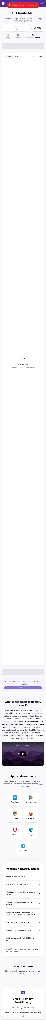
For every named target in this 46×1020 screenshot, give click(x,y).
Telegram (23, 850)
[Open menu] (42, 3)
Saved (17, 56)
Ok (23, 1016)
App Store (15, 802)
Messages (8, 56)
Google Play (31, 802)
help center (13, 951)
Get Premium (23, 688)
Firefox (31, 818)
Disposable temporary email (15, 710)
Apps (40, 784)
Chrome (15, 818)
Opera (15, 834)
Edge (31, 834)
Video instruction (23, 745)
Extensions (24, 786)
